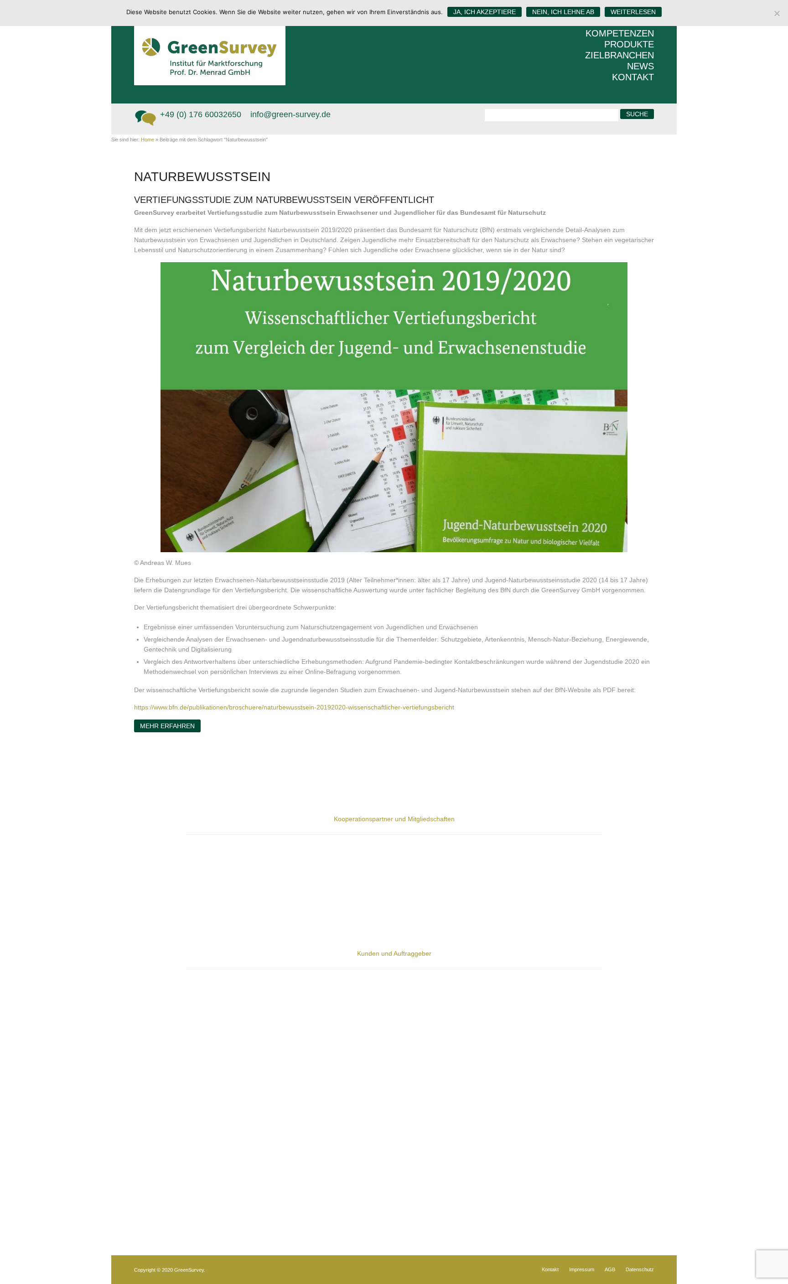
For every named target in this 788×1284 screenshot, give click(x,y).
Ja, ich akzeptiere (484, 12)
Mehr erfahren (167, 726)
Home (147, 139)
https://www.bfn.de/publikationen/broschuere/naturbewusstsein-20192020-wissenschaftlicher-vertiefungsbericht (294, 707)
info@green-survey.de (290, 114)
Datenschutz (640, 1269)
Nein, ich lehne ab (563, 12)
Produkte (629, 44)
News (640, 66)
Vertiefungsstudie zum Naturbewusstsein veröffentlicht (284, 200)
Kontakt (633, 77)
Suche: (473, 114)
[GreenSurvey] (216, 42)
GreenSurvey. (189, 1270)
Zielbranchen (619, 55)
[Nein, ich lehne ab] (776, 13)
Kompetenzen (620, 33)
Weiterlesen (633, 12)
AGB (610, 1269)
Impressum (581, 1269)
